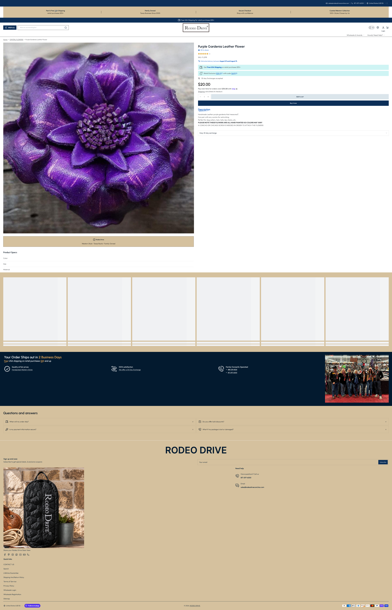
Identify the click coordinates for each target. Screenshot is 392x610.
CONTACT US (8, 564)
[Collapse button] (99, 421)
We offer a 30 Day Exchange (130, 370)
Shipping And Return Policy (13, 577)
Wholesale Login (9, 590)
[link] (356, 35)
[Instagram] (12, 554)
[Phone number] (28, 554)
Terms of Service (9, 581)
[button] (376, 3)
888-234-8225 (232, 369)
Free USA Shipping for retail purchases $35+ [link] (197, 20)
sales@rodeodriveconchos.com (252, 487)
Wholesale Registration (12, 594)
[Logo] (196, 28)
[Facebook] (5, 554)
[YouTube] (20, 554)
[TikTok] (16, 554)
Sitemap (6, 599)
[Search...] (65, 27)
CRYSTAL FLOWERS (16, 40)
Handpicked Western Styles (22, 370)
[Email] (24, 554)
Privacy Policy (8, 586)
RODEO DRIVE (195, 606)
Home (5, 40)
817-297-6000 (232, 373)
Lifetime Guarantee (10, 573)
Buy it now (293, 103)
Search (6, 569)
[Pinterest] (9, 554)
